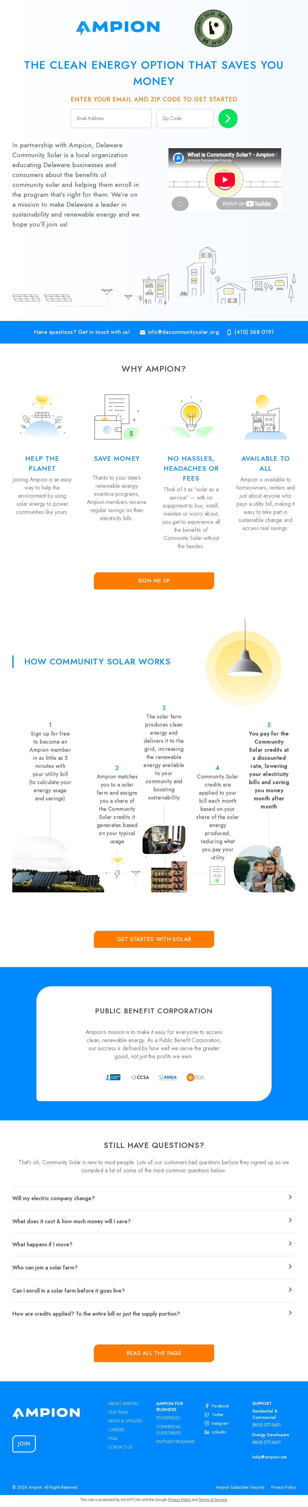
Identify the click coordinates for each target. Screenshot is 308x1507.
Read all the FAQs (154, 1353)
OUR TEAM (118, 1412)
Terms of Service (213, 1499)
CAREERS (116, 1430)
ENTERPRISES (168, 1418)
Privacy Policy (283, 1487)
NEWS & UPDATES (125, 1421)
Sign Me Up (154, 581)
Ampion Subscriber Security (240, 1487)
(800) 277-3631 (266, 1425)
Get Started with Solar (154, 939)
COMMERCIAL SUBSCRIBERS (168, 1430)
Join (24, 1444)
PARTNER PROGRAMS (175, 1442)
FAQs (113, 1438)
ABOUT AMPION (123, 1404)
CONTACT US (120, 1447)
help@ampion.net (269, 1457)
